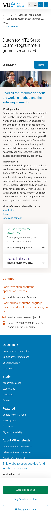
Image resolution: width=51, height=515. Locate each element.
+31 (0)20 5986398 (24, 323)
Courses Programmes (29, 14)
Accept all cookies (25, 489)
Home (41, 64)
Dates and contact (12, 218)
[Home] (4, 14)
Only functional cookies (26, 499)
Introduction (9, 210)
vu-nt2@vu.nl (33, 317)
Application (32, 297)
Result (6, 214)
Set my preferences (25, 509)
